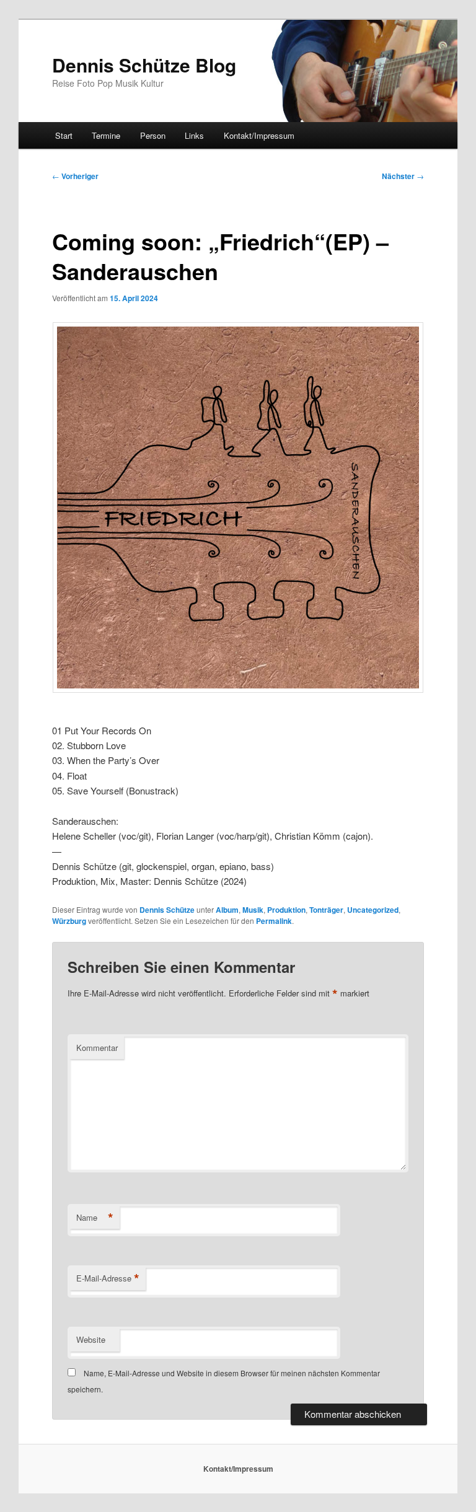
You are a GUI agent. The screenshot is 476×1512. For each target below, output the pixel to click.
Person (152, 135)
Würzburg (69, 920)
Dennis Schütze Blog (144, 64)
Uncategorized (373, 909)
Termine (106, 135)
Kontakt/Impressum (259, 135)
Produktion (286, 909)
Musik (252, 909)
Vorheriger (75, 176)
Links (194, 135)
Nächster (403, 176)
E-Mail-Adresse (107, 1278)
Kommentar (97, 1047)
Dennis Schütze (167, 909)
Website (90, 1339)
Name (94, 1218)
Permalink (274, 920)
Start (64, 135)
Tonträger (326, 909)
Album (227, 909)
